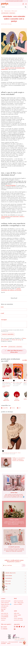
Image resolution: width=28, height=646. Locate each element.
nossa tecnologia (4, 615)
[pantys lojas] (14, 483)
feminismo (12, 13)
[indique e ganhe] (14, 510)
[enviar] (24, 565)
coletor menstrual (4, 602)
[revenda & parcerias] (14, 537)
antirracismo (5, 13)
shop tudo (3, 609)
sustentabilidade (4, 616)
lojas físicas (3, 618)
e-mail (2, 313)
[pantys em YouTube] (19, 626)
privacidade (3, 643)
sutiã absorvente (4, 606)
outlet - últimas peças (18, 602)
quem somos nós (4, 613)
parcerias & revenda (18, 620)
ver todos (24, 360)
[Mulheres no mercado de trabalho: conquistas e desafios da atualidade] (6, 462)
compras (8, 643)
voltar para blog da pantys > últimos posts (15, 351)
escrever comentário (8, 334)
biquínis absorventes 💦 (6, 604)
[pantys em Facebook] (17, 626)
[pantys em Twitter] (21, 626)
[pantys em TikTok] (24, 626)
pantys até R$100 (18, 604)
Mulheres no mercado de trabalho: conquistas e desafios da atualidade (18, 459)
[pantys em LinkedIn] (14, 629)
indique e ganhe (17, 615)
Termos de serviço (16, 339)
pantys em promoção (18, 601)
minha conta (16, 613)
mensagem (4, 319)
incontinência (3, 607)
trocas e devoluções (18, 618)
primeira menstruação (5, 601)
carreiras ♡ (3, 620)
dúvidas (15, 616)
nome (2, 307)
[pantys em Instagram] (14, 626)
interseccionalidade (11, 185)
